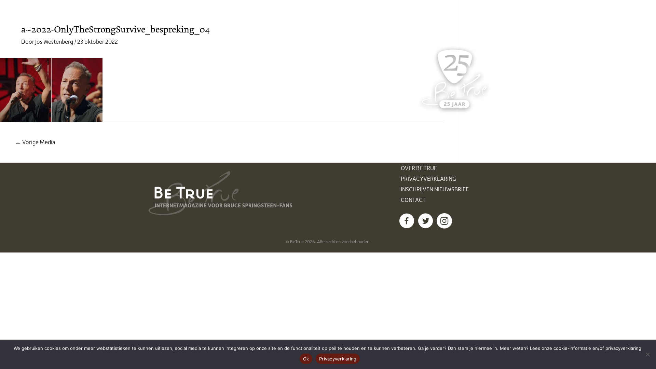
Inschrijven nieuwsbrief (435, 189)
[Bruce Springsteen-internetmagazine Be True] (183, 16)
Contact (413, 199)
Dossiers (387, 17)
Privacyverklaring (428, 178)
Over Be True (419, 168)
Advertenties (432, 17)
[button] (406, 220)
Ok (306, 358)
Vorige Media (35, 142)
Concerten (303, 17)
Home (233, 17)
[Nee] (647, 354)
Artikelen (346, 17)
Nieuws (265, 17)
